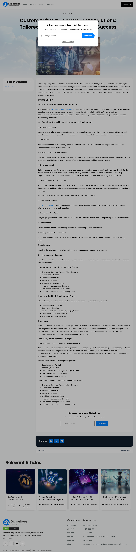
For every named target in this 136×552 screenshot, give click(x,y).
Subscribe (88, 36)
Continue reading (68, 42)
